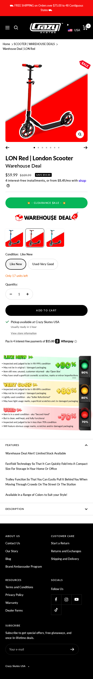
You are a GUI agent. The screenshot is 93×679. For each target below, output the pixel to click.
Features (12, 445)
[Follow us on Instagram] (66, 599)
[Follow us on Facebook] (56, 599)
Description (14, 508)
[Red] (35, 238)
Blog (8, 559)
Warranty (11, 603)
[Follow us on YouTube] (76, 599)
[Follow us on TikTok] (56, 610)
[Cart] (85, 27)
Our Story (11, 551)
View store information (24, 333)
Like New (16, 264)
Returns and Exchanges (66, 551)
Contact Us (12, 543)
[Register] (72, 649)
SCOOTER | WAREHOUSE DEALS (34, 44)
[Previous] (7, 147)
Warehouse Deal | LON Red (19, 48)
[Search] (16, 28)
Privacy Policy (14, 595)
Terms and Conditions (19, 587)
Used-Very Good (43, 264)
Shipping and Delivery (65, 559)
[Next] (86, 147)
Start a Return (60, 543)
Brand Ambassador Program (23, 566)
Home (6, 44)
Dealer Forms (14, 610)
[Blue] (14, 238)
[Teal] (55, 238)
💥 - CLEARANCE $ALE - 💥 (46, 202)
